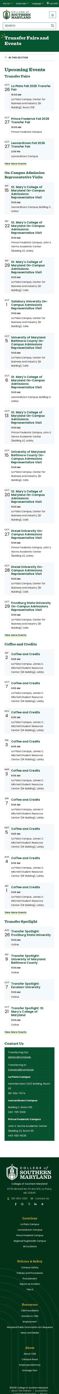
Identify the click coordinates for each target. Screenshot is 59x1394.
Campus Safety (29, 1267)
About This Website (21, 1390)
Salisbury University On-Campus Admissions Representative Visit (29, 304)
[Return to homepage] (17, 18)
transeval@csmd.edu (21, 1069)
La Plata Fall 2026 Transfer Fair (31, 88)
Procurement (30, 1278)
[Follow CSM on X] (29, 1204)
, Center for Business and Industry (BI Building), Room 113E (28, 103)
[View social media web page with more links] (42, 1204)
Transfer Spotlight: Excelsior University (25, 985)
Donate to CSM (30, 1316)
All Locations (30, 1246)
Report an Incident (30, 1283)
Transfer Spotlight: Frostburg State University (31, 933)
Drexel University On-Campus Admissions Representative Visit (27, 534)
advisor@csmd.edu (19, 1057)
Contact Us (42, 1198)
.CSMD (53, 3)
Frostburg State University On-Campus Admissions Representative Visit (31, 606)
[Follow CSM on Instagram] (23, 1204)
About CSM (30, 1353)
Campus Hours (30, 1359)
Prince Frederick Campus (29, 1235)
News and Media (30, 1332)
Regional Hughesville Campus (30, 1240)
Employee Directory (29, 1364)
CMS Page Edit (8, 1155)
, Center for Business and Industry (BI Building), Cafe (28, 286)
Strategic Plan (29, 1370)
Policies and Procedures (30, 1273)
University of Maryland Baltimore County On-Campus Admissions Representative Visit (28, 342)
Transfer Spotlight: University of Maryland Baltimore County (28, 959)
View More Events (16, 163)
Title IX (29, 1289)
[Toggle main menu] (52, 15)
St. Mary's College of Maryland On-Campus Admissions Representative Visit (28, 192)
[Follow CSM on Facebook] (16, 1204)
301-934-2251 (19, 1198)
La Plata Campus (29, 1224)
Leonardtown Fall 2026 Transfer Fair (28, 145)
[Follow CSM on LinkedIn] (36, 1204)
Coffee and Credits (25, 654)
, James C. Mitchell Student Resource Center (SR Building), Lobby (27, 668)
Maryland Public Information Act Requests (30, 1327)
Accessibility (41, 1390)
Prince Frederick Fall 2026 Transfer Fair (30, 120)
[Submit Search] (53, 25)
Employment (30, 1321)
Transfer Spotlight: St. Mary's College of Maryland (27, 1011)
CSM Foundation (30, 1310)
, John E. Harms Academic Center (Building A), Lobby (31, 246)
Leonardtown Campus (30, 1229)
